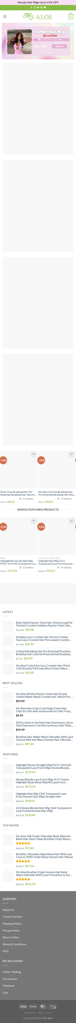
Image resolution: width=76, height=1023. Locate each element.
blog (49, 1012)
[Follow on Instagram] (35, 7)
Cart (5, 992)
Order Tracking (12, 971)
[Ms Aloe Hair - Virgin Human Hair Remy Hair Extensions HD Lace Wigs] (38, 16)
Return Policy (11, 937)
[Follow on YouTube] (45, 7)
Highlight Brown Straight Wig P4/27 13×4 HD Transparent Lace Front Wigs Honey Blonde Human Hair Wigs (18, 562)
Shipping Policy (12, 923)
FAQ (5, 951)
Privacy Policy (11, 930)
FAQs (40, 1012)
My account (10, 978)
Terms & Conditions (15, 944)
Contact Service (12, 916)
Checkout (8, 985)
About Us (8, 909)
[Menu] (5, 16)
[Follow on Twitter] (38, 7)
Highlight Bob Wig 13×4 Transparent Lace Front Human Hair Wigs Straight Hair (55, 562)
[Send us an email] (41, 7)
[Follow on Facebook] (31, 7)
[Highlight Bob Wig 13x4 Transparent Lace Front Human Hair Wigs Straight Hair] (57, 536)
